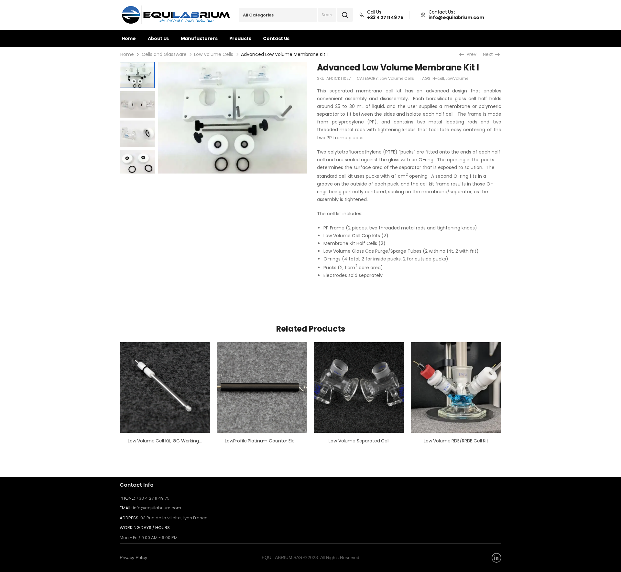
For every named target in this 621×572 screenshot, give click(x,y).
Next (490, 54)
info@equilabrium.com (157, 508)
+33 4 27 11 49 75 (152, 498)
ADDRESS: (129, 518)
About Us (158, 38)
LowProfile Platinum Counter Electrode (267, 441)
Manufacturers (199, 38)
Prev (470, 54)
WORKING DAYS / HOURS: (145, 527)
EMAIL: (126, 508)
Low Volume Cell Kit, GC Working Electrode (174, 441)
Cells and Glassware (164, 54)
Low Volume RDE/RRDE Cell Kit (456, 441)
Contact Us (276, 38)
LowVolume (457, 78)
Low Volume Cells (213, 54)
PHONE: (127, 498)
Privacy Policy (133, 557)
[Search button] (345, 15)
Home (129, 38)
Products (240, 38)
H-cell (438, 78)
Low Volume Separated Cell (359, 441)
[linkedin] (496, 558)
